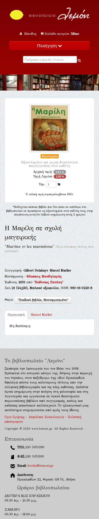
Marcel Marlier (41, 315)
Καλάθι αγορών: (62, 34)
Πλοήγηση (47, 45)
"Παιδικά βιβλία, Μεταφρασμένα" (42, 300)
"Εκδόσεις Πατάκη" (49, 282)
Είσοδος (30, 34)
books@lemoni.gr (40, 466)
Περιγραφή (16, 315)
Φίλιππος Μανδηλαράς (44, 276)
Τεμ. (42, 184)
